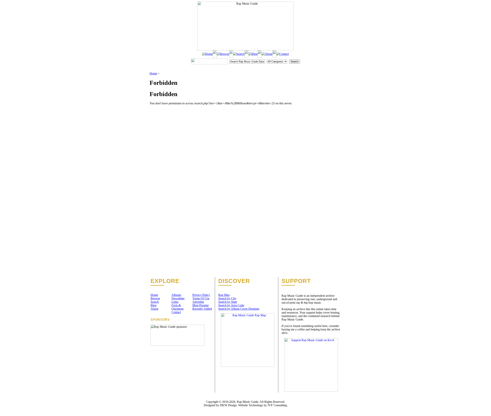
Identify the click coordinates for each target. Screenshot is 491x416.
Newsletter (178, 298)
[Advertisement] (321, 91)
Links (174, 301)
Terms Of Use (200, 298)
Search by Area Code (231, 305)
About (154, 308)
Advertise (198, 301)
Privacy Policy (201, 295)
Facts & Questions (177, 307)
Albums (176, 295)
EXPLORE (165, 281)
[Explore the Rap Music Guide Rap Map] (248, 365)
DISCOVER (234, 281)
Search (155, 301)
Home (153, 73)
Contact (176, 312)
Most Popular (200, 305)
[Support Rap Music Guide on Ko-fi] (311, 390)
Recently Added (202, 308)
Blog (154, 305)
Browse (155, 298)
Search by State (227, 301)
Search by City (227, 298)
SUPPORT (296, 281)
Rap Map (224, 295)
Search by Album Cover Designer (238, 308)
